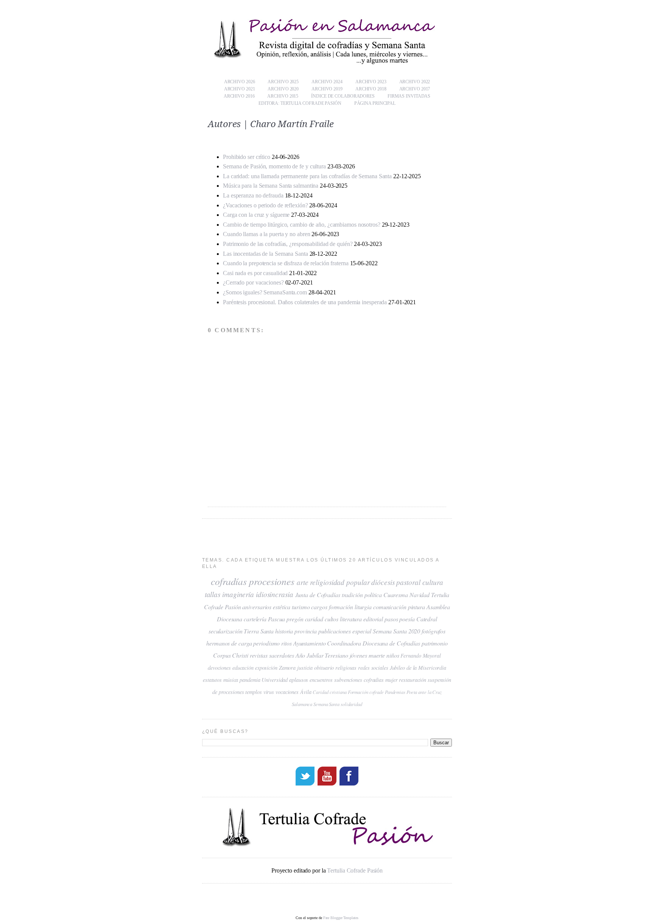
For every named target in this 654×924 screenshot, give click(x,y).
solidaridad (351, 704)
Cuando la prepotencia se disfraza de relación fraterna (286, 263)
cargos (319, 607)
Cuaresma (395, 595)
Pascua (276, 619)
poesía (406, 619)
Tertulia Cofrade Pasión (355, 870)
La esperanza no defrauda (253, 195)
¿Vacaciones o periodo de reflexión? (265, 205)
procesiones (271, 581)
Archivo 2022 (414, 81)
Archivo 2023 (370, 81)
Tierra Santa (259, 631)
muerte (377, 655)
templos (253, 691)
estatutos (212, 679)
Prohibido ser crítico (246, 157)
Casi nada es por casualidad (255, 273)
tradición (352, 595)
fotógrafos (433, 631)
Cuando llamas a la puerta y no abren (266, 234)
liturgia (363, 607)
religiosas (346, 667)
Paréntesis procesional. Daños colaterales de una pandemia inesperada (305, 302)
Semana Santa (326, 704)
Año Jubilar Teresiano (322, 655)
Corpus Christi (230, 655)
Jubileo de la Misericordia (418, 667)
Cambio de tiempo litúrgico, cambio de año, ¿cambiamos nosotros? (301, 224)
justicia (305, 667)
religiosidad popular (339, 582)
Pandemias (395, 692)
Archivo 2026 (239, 81)
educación (243, 667)
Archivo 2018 (370, 89)
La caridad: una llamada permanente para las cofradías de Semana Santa (307, 176)
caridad (314, 619)
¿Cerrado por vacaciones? (253, 282)
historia (284, 631)
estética (281, 607)
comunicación (389, 607)
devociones (219, 667)
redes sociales (373, 667)
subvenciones (348, 679)
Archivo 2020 (283, 89)
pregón (295, 619)
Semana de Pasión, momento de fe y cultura (274, 166)
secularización (226, 631)
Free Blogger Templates (340, 918)
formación (341, 607)
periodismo (266, 643)
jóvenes (358, 655)
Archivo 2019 (327, 89)
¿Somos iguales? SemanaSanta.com (265, 292)
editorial (373, 619)
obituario (324, 667)
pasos (391, 619)
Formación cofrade (366, 692)
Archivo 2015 (282, 96)
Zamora (287, 667)
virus (268, 691)
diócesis (382, 582)
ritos (286, 643)
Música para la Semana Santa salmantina (271, 185)
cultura (432, 582)
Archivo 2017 (414, 89)
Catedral (426, 619)
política (373, 595)
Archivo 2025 (283, 81)
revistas (259, 655)
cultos (331, 619)
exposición (266, 667)
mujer (391, 679)
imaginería (238, 594)
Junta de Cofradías (317, 595)
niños (392, 655)
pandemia (250, 679)
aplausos (298, 679)
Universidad (275, 679)
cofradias (374, 679)
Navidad (420, 595)
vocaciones (287, 691)
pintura (416, 607)
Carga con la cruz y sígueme (256, 215)
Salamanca (302, 704)
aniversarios (256, 607)
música (230, 679)
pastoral (408, 582)
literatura (351, 619)
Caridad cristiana (329, 692)
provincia (305, 631)
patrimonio (435, 643)
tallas (212, 594)
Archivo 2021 (239, 89)
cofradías (229, 581)
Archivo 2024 (327, 81)
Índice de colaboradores (343, 96)
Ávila (305, 691)
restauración (412, 679)
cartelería (255, 619)
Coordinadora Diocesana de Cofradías (373, 643)
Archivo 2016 (239, 96)
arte (302, 582)
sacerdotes (281, 655)
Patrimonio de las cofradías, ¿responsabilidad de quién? (288, 244)
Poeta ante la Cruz (424, 692)
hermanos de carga (229, 643)
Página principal (375, 103)
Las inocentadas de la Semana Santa (265, 253)
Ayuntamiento (309, 643)
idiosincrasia (274, 594)
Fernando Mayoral (420, 655)
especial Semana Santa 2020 (386, 631)
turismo (301, 607)
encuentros (321, 679)
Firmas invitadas (409, 96)
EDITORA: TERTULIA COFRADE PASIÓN (299, 103)
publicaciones (334, 631)
